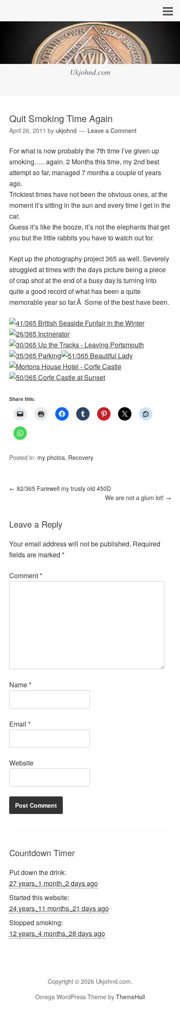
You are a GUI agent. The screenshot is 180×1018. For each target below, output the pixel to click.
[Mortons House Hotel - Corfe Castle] (65, 366)
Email (20, 724)
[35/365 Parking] (35, 355)
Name (20, 684)
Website (21, 763)
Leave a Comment (111, 130)
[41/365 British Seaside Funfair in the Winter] (76, 323)
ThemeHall (130, 996)
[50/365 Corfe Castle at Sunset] (57, 377)
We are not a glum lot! (138, 497)
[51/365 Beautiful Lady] (97, 355)
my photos (51, 457)
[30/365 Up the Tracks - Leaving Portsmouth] (76, 345)
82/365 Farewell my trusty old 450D (60, 488)
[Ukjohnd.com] (90, 56)
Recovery (80, 457)
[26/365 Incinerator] (39, 334)
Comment (25, 575)
